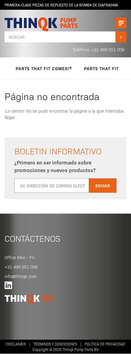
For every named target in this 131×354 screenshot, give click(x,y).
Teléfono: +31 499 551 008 (98, 49)
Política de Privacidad (105, 343)
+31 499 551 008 (21, 267)
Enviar (102, 185)
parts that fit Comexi (40, 68)
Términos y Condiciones (55, 343)
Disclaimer (16, 343)
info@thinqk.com (21, 276)
